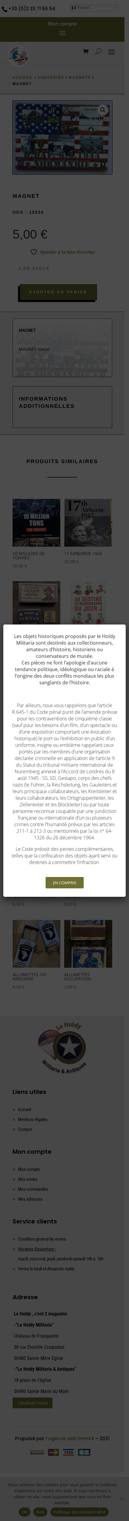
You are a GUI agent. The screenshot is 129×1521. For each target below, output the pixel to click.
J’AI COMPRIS (64, 882)
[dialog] (65, 760)
